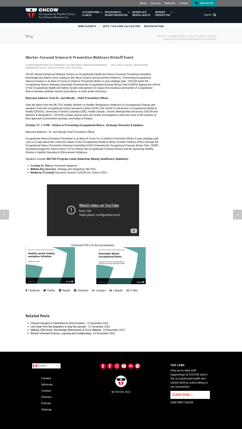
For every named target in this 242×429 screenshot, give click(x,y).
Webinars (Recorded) (95, 65)
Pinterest (82, 290)
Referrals (170, 3)
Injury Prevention (116, 14)
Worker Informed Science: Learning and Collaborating (60, 333)
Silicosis (77, 68)
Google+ (101, 290)
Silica (43, 68)
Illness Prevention (37, 65)
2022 (113, 65)
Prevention (32, 68)
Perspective (162, 14)
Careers (46, 378)
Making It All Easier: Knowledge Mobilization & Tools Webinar (65, 329)
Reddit (66, 290)
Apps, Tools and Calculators (121, 26)
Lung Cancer (124, 65)
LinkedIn (117, 290)
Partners (46, 397)
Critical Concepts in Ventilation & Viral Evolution (57, 323)
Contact (183, 3)
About (143, 3)
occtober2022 (57, 65)
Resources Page (154, 26)
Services (155, 3)
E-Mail (134, 290)
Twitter (50, 290)
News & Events (87, 26)
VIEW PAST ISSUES (181, 402)
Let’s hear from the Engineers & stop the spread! (58, 326)
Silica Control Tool (59, 68)
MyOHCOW (206, 3)
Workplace (141, 14)
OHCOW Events (74, 65)
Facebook (34, 290)
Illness (91, 14)
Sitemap (46, 409)
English (42, 365)
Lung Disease (140, 65)
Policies (46, 403)
